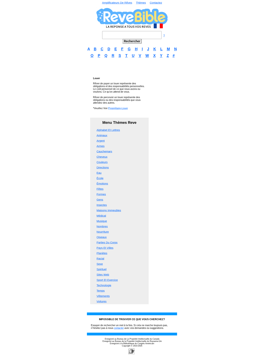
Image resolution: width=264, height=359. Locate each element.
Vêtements (103, 296)
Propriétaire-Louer (118, 108)
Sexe (100, 264)
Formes (101, 194)
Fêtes (100, 189)
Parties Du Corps (107, 242)
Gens (100, 199)
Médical (101, 215)
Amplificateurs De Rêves (117, 2)
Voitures (101, 301)
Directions (103, 167)
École (100, 178)
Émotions (102, 183)
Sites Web (103, 274)
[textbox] (131, 35)
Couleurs (102, 162)
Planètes (102, 253)
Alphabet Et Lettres (108, 130)
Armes (101, 146)
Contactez (156, 2)
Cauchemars (104, 151)
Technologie (104, 285)
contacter (119, 328)
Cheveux (102, 156)
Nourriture (103, 231)
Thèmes (141, 2)
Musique (102, 221)
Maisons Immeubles (109, 210)
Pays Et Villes (105, 247)
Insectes (102, 205)
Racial (100, 258)
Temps (101, 290)
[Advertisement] (132, 67)
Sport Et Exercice (107, 280)
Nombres (102, 226)
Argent (101, 140)
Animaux (102, 135)
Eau (99, 172)
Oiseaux (102, 237)
